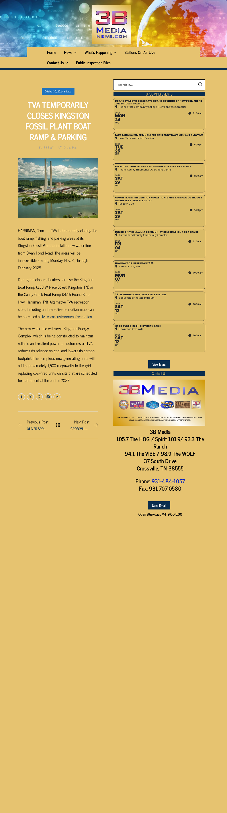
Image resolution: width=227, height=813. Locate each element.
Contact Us (55, 62)
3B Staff (48, 147)
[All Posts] (58, 425)
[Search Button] (200, 85)
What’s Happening (98, 52)
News (68, 52)
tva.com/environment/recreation (67, 316)
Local (68, 91)
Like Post (70, 147)
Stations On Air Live (140, 52)
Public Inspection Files (93, 62)
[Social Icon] (21, 396)
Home (51, 52)
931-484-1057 (168, 481)
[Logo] (111, 24)
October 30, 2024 (54, 91)
